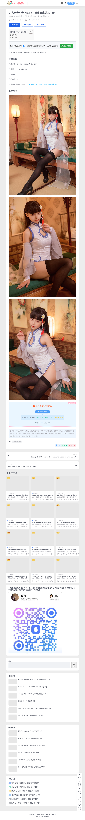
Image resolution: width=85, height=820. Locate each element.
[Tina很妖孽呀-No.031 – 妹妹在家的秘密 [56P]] (12, 696)
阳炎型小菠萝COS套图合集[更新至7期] (25, 803)
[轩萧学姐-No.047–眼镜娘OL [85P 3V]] (17, 565)
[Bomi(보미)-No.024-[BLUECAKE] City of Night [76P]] (12, 710)
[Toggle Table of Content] (30, 32)
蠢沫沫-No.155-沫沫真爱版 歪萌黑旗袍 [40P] (32, 687)
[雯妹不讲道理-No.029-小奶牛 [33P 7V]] (12, 717)
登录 (71, 3)
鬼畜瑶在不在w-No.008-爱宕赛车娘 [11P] (67, 496)
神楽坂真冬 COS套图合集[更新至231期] (26, 795)
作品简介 (14, 35)
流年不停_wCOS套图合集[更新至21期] (30, 731)
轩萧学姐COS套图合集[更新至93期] (29, 760)
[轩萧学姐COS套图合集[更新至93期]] (12, 761)
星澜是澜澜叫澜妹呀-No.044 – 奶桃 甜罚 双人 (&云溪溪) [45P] (17, 550)
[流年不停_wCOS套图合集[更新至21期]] (12, 733)
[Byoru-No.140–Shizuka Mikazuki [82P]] (17, 510)
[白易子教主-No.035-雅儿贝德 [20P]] (42, 510)
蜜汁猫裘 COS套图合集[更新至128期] (25, 783)
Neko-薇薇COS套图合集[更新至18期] (30, 738)
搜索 (10, 661)
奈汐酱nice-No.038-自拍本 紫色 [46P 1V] (42, 550)
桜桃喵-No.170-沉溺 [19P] (26, 701)
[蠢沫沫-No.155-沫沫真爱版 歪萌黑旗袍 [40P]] (12, 688)
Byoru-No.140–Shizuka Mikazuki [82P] (17, 523)
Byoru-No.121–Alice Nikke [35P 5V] (42, 496)
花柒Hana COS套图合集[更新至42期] (25, 791)
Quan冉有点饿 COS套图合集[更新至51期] (31, 767)
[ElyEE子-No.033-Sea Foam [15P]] (67, 538)
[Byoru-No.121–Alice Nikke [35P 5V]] (42, 483)
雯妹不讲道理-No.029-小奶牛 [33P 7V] (30, 715)
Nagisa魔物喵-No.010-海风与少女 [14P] (66, 577)
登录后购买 (43, 411)
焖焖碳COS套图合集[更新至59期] (28, 753)
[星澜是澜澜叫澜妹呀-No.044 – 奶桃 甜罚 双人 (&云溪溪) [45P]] (17, 538)
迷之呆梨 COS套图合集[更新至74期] (24, 787)
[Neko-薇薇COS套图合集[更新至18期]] (12, 740)
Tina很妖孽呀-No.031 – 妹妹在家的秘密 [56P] (32, 694)
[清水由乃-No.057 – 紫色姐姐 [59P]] (42, 565)
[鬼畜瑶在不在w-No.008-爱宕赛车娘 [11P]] (67, 483)
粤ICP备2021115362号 (42, 816)
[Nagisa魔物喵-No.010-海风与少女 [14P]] (67, 565)
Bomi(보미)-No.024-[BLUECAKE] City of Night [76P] (35, 708)
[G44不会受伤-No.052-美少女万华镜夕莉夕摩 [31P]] (12, 681)
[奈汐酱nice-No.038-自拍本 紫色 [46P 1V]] (42, 538)
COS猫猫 (12, 16)
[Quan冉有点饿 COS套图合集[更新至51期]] (12, 769)
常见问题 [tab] (28, 25)
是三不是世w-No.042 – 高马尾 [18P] (67, 523)
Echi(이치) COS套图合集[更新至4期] (24, 799)
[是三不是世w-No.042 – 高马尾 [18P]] (67, 510)
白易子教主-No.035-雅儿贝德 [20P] (42, 523)
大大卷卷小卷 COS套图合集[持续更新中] (42, 84)
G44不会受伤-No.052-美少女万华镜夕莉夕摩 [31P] (34, 679)
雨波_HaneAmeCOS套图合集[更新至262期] (32, 745)
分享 (58, 445)
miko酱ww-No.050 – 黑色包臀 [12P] (17, 496)
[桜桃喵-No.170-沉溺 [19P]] (12, 703)
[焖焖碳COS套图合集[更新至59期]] (12, 754)
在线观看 (14, 37)
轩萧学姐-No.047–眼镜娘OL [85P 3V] (17, 577)
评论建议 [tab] (41, 25)
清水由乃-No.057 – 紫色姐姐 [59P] (42, 577)
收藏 (65, 445)
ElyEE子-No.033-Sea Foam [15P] (67, 550)
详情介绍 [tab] (15, 25)
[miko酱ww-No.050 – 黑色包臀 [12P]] (17, 483)
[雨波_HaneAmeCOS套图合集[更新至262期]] (12, 747)
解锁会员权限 (66, 46)
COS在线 (19, 16)
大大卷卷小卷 (17, 441)
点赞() (73, 445)
